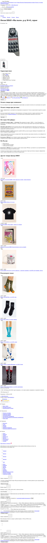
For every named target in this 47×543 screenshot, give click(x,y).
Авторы (4, 441)
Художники (5, 440)
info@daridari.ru (11, 397)
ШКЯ (7, 74)
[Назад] (1, 11)
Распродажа (5, 436)
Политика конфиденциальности (9, 428)
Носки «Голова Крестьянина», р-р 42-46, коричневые (11, 386)
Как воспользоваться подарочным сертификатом (13, 417)
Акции (8, 2)
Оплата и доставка (39, 2)
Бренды (4, 437)
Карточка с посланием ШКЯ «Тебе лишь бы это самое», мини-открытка (15, 179)
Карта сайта (5, 418)
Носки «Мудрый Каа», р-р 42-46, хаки (8, 297)
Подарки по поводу (7, 407)
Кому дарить (5, 406)
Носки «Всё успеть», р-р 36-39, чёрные (8, 319)
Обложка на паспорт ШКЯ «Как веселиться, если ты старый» (13, 246)
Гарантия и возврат (4, 3)
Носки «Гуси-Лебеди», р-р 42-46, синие (8, 341)
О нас (15, 2)
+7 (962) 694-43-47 (14, 5)
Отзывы (18, 2)
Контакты (22, 2)
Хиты (1, 2)
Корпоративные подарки (29, 2)
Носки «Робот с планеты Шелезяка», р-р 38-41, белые (11, 364)
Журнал (12, 2)
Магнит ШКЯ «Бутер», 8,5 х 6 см (7, 202)
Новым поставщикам (7, 427)
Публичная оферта (7, 415)
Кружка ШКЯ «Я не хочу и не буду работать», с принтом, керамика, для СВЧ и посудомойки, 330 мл (21, 270)
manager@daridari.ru (12, 114)
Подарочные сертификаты (8, 416)
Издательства (6, 438)
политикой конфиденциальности (24, 498)
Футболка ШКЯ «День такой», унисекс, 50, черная (11, 224)
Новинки (5, 2)
